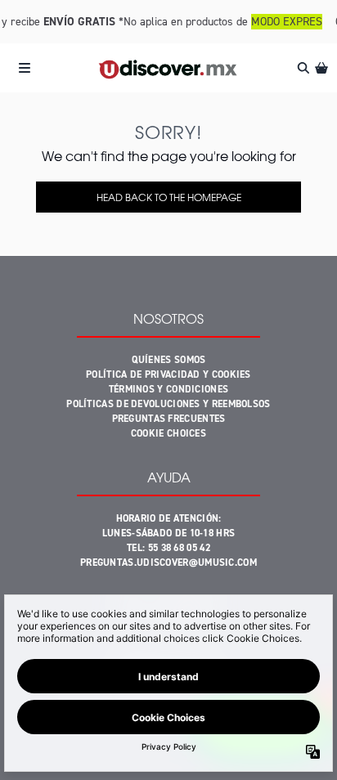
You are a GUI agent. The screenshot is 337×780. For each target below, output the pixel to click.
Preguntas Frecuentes (169, 418)
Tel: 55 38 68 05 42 (168, 547)
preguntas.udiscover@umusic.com (168, 562)
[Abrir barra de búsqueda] (302, 67)
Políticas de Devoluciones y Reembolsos (168, 403)
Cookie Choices (168, 433)
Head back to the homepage (169, 197)
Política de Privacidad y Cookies (168, 374)
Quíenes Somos (169, 359)
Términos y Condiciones (169, 389)
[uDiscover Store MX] (168, 68)
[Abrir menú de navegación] (25, 68)
